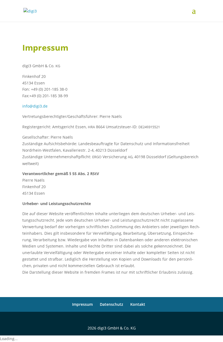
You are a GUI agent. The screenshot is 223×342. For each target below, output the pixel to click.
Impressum (82, 304)
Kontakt (137, 304)
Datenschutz (111, 304)
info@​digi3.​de (35, 106)
